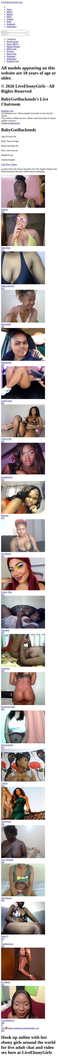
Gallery (14, 164)
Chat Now (5, 164)
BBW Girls (11, 49)
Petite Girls (11, 54)
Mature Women (13, 46)
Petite (9, 21)
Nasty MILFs (12, 44)
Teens (9, 9)
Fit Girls (10, 51)
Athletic (10, 19)
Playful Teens (12, 41)
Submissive (11, 26)
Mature (10, 14)
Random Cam (13, 61)
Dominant (11, 24)
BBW (9, 17)
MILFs (10, 12)
